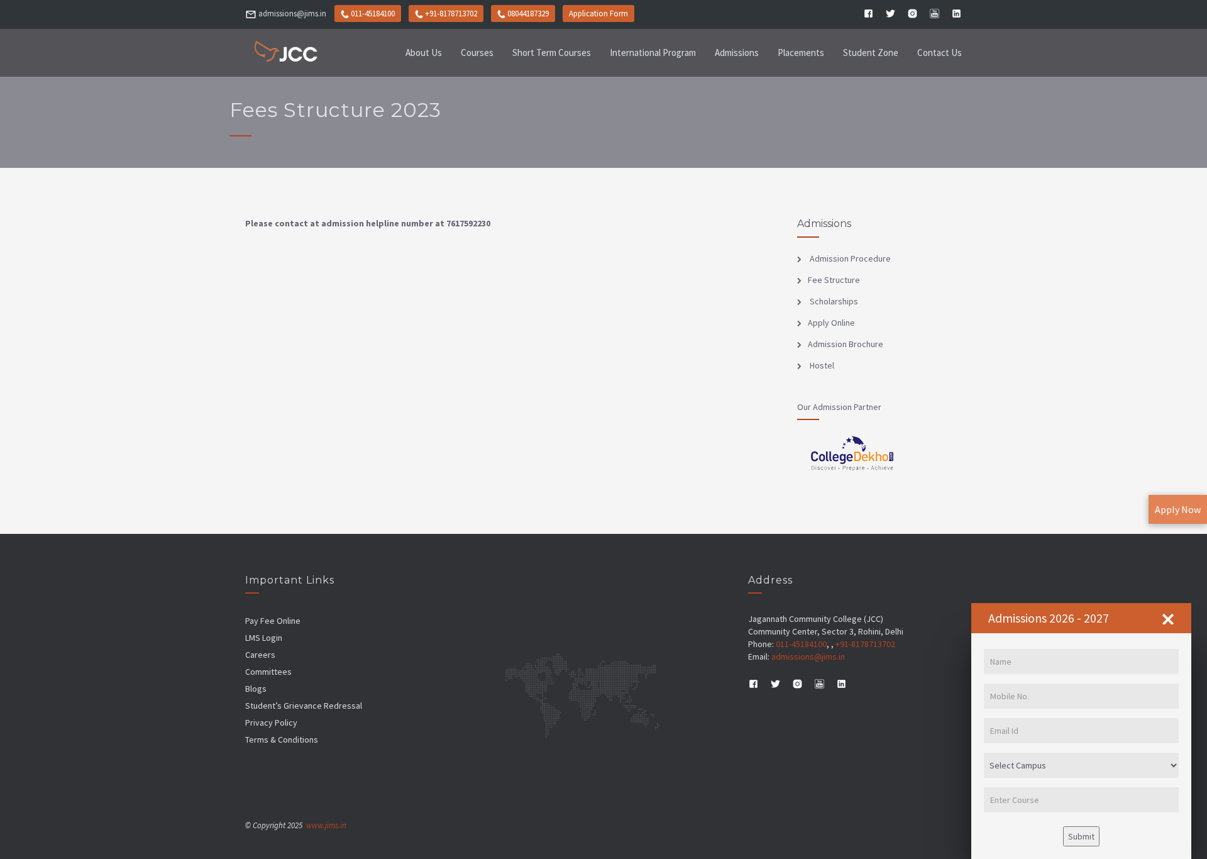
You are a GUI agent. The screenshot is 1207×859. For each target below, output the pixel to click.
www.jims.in (326, 825)
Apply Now (1178, 509)
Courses (477, 52)
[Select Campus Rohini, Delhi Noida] (1081, 765)
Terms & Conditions (281, 739)
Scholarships (833, 301)
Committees (268, 671)
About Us (423, 52)
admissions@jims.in (292, 13)
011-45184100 (372, 13)
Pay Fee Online (272, 620)
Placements (801, 52)
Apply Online (831, 322)
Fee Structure (834, 279)
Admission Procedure (849, 258)
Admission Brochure (845, 344)
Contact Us (939, 52)
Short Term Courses (551, 52)
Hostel (821, 365)
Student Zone (870, 52)
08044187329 (528, 13)
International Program (653, 52)
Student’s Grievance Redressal (303, 705)
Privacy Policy (271, 722)
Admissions (737, 52)
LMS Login (263, 637)
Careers (260, 654)
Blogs (256, 688)
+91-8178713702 (451, 13)
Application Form (598, 13)
